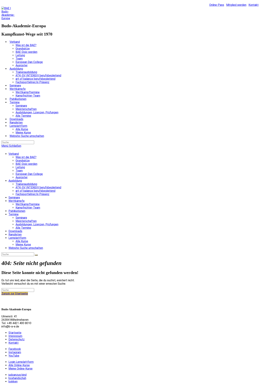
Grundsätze (23, 160)
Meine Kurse (23, 244)
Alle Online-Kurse (19, 365)
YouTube (13, 355)
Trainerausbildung (26, 184)
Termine (13, 214)
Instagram (14, 352)
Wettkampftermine (28, 204)
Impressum (15, 336)
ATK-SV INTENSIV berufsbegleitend (38, 187)
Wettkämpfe (16, 201)
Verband (13, 153)
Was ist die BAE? (26, 157)
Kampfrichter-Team (28, 207)
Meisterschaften (26, 221)
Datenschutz (16, 339)
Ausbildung (15, 180)
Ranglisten (15, 234)
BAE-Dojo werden (26, 164)
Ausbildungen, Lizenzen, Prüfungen (37, 224)
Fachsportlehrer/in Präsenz (32, 194)
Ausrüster (22, 177)
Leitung (20, 167)
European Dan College (29, 174)
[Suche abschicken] (36, 255)
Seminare (14, 197)
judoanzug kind (17, 374)
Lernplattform (17, 238)
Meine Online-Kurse (20, 368)
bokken (13, 381)
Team (19, 170)
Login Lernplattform (21, 362)
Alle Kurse (22, 241)
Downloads (15, 231)
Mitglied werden (236, 5)
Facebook (14, 349)
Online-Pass (216, 5)
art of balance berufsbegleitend (35, 190)
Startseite (14, 332)
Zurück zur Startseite (14, 293)
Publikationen (16, 211)
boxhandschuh (17, 378)
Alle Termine (23, 227)
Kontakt (254, 5)
